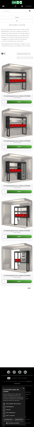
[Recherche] (30, 11)
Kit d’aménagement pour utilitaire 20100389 (17, 275)
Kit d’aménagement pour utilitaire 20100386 (17, 96)
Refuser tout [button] (19, 419)
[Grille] (2, 53)
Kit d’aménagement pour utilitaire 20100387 (17, 230)
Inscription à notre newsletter (19, 378)
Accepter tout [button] (8, 419)
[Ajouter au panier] (19, 101)
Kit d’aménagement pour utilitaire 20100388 (17, 141)
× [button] (23, 388)
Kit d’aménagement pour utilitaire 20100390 (17, 186)
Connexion (28, 6)
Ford (3, 426)
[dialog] (13, 406)
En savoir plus (16, 400)
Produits (17, 17)
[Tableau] (4, 54)
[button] (13, 423)
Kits (17, 21)
